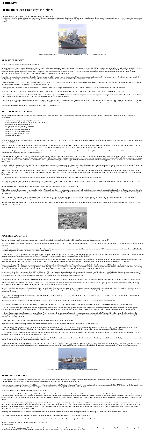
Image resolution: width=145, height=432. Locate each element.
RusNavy (12, 424)
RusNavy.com (21, 428)
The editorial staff (54, 429)
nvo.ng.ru (10, 422)
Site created (64, 429)
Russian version (81, 429)
